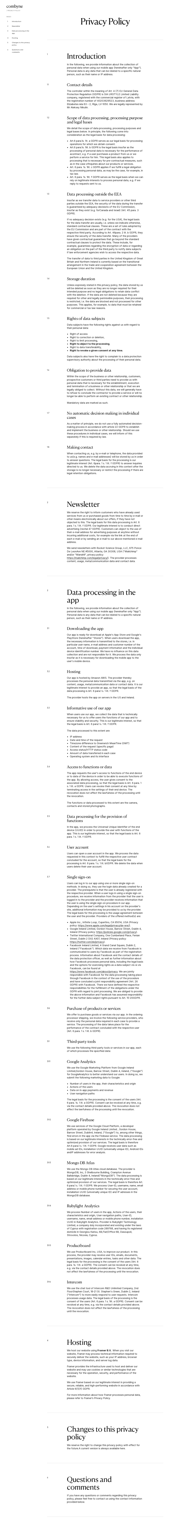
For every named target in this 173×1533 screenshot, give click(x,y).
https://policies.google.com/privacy (116, 932)
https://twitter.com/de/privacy (87, 941)
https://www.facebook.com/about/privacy (94, 971)
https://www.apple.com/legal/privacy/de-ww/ (103, 925)
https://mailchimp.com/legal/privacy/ (87, 557)
